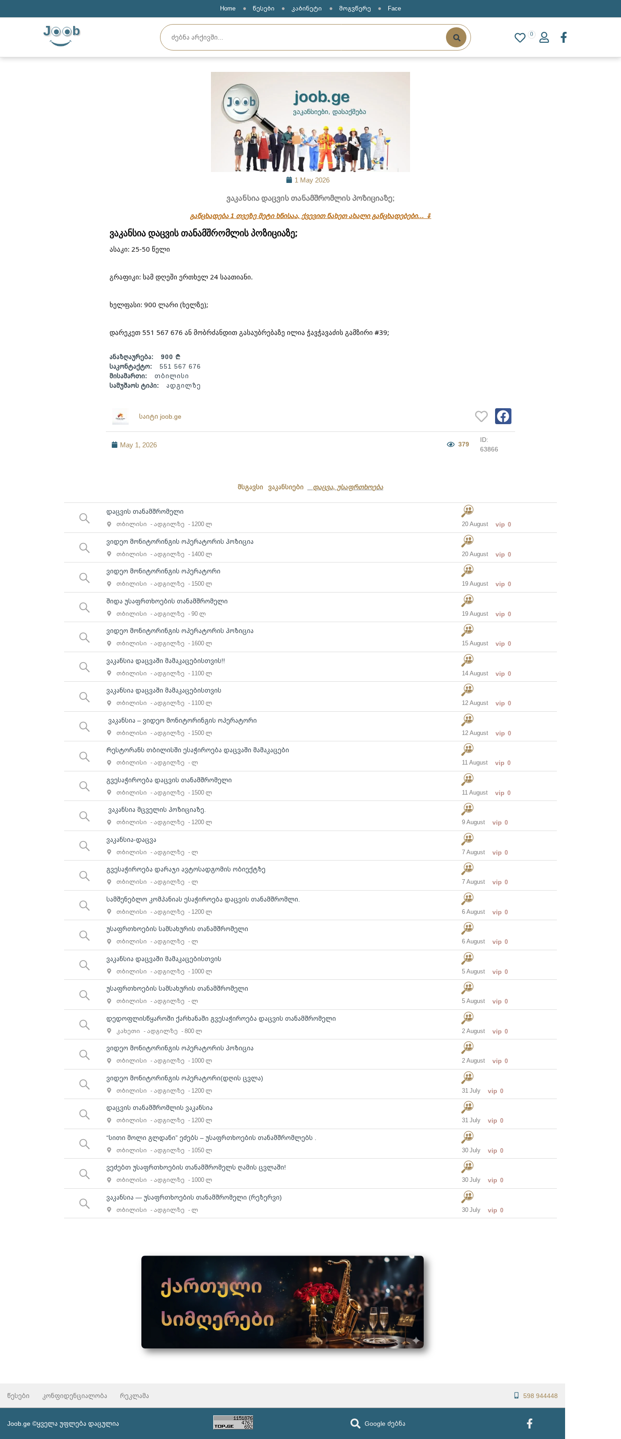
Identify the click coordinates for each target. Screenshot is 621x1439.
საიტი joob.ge (160, 416)
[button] (503, 416)
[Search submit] (456, 37)
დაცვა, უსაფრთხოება (348, 486)
